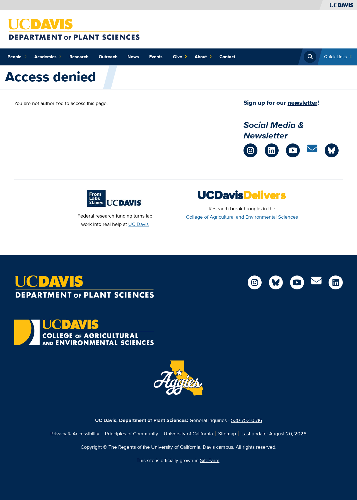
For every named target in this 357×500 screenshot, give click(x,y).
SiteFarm (209, 460)
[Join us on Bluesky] (332, 150)
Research (78, 56)
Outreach (108, 56)
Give (177, 56)
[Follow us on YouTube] (293, 150)
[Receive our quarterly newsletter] (312, 150)
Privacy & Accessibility (74, 433)
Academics (45, 56)
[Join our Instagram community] (250, 150)
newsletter (302, 102)
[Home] (73, 29)
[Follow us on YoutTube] (297, 282)
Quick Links (335, 56)
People (14, 56)
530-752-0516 (246, 420)
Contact (227, 56)
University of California (188, 433)
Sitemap (227, 433)
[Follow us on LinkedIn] (272, 150)
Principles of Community (131, 433)
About (201, 56)
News (133, 56)
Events (156, 56)
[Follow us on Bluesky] (276, 282)
